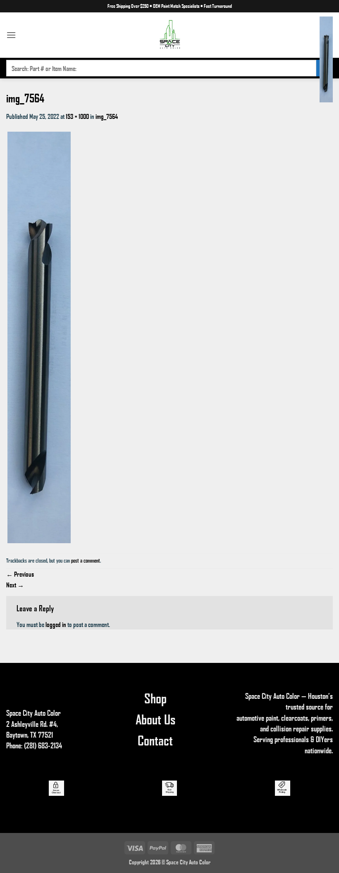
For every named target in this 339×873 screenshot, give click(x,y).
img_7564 (106, 116)
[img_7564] (39, 337)
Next (15, 585)
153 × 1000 (77, 116)
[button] (11, 35)
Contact (155, 740)
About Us (155, 719)
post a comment (85, 560)
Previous (20, 574)
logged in (55, 624)
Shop (155, 698)
